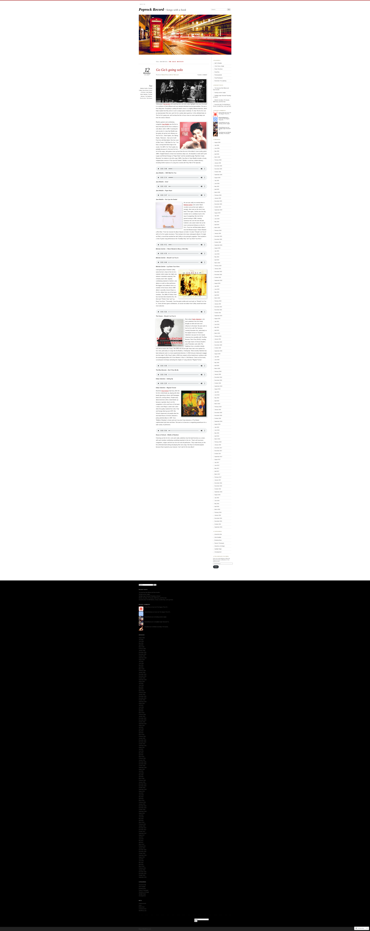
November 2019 (218, 380)
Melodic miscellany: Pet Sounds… (225, 133)
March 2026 (217, 157)
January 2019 (217, 409)
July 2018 (216, 427)
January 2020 (217, 374)
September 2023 (218, 245)
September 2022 (218, 280)
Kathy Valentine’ (196, 319)
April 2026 (216, 154)
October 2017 (217, 453)
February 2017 (217, 477)
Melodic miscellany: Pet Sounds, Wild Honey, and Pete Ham (152, 597)
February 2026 (217, 160)
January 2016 (217, 515)
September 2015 (218, 527)
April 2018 (216, 436)
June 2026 (216, 148)
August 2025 (217, 177)
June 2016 (216, 500)
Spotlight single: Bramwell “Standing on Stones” (150, 596)
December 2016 (218, 483)
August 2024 (217, 212)
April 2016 (216, 506)
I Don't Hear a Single (219, 66)
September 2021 (218, 315)
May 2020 (216, 362)
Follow (215, 566)
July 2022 (216, 286)
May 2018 (216, 433)
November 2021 (218, 309)
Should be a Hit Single (219, 546)
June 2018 (216, 430)
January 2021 (217, 339)
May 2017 (216, 468)
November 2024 (218, 204)
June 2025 (216, 183)
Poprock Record (151, 9)
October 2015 (217, 524)
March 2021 (217, 333)
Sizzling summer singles (220, 92)
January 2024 (217, 233)
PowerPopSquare (218, 77)
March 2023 (217, 262)
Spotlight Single (218, 549)
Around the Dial (218, 534)
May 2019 (216, 397)
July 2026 (216, 145)
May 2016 (216, 503)
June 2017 (216, 465)
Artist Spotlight (174, 74)
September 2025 (218, 174)
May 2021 (216, 327)
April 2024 (216, 224)
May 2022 (216, 292)
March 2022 (217, 298)
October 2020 (217, 347)
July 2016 (216, 497)
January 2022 (217, 303)
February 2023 (217, 265)
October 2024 (217, 207)
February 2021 (217, 336)
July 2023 (216, 251)
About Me (142, 4)
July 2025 (216, 180)
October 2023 (217, 242)
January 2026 (217, 163)
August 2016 (217, 494)
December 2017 (218, 447)
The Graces (149, 98)
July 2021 (216, 321)
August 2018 (217, 424)
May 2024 (216, 221)
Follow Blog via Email (221, 556)
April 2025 (216, 189)
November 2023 (218, 239)
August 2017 (217, 459)
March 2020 (217, 368)
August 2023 (217, 248)
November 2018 (218, 415)
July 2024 (216, 215)
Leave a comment (202, 74)
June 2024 (216, 218)
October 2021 (217, 312)
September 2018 (218, 421)
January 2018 (217, 444)
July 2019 (216, 392)
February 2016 (217, 512)
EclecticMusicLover (223, 122)
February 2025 (217, 195)
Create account (142, 903)
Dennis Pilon (165, 74)
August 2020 (217, 353)
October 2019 (217, 383)
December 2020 (218, 342)
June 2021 (216, 324)
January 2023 (217, 268)
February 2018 (217, 441)
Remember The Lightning (220, 80)
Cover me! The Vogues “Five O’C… (225, 113)
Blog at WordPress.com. (145, 929)
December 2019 (218, 377)
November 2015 (218, 521)
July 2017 (216, 462)
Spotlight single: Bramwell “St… (162, 621)
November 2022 (218, 274)
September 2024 (218, 209)
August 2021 (217, 318)
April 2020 (216, 365)
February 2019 (217, 406)
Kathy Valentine (144, 94)
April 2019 (216, 400)
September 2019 (218, 386)
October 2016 (217, 488)
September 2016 (218, 491)
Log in (140, 905)
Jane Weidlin (149, 92)
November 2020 (218, 345)
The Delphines (148, 96)
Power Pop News (218, 69)
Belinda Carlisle (143, 88)
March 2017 (217, 474)
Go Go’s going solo (169, 70)
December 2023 (218, 236)
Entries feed (141, 907)
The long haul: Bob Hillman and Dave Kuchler (149, 592)
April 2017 (216, 471)
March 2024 (217, 227)
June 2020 (216, 359)
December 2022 (218, 271)
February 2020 (217, 371)
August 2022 (217, 283)
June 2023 (216, 254)
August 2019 (217, 389)
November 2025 (218, 168)
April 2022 (216, 295)
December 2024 (218, 201)
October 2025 (217, 171)
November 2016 (218, 485)
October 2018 (217, 418)
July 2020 (216, 356)
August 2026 (217, 142)
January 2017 (217, 480)
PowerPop (216, 72)
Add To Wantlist (218, 63)
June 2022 (216, 289)
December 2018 (218, 412)
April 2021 (216, 330)
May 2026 (216, 151)
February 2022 (217, 301)
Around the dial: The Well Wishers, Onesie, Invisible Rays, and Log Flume (156, 599)
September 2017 (218, 456)
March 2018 (217, 438)
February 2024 (217, 230)
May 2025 (216, 186)
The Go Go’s (166, 104)
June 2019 (216, 394)
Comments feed (142, 908)
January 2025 (217, 198)
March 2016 (217, 509)
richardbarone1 (222, 132)
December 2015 (218, 518)
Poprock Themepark (219, 543)
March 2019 (217, 403)
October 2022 (217, 277)
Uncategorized (217, 552)
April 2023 (216, 259)
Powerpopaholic (218, 74)
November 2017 (218, 450)
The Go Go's (143, 98)
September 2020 (218, 350)
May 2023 (216, 256)
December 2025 (218, 165)
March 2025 (217, 192)
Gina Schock (146, 90)
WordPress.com (142, 910)
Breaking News (218, 540)
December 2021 (218, 306)
